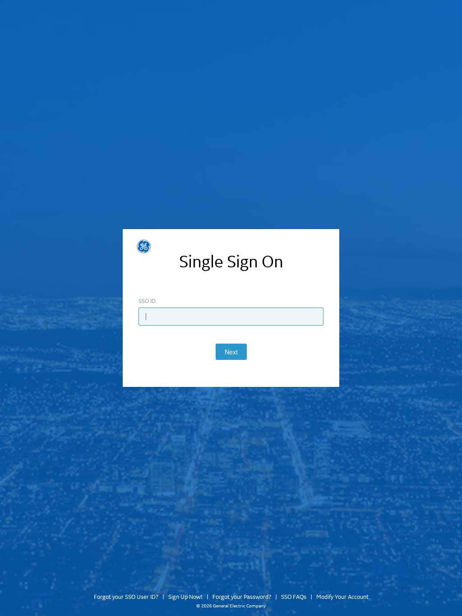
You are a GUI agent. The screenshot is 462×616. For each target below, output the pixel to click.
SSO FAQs (293, 597)
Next (231, 351)
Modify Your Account (342, 597)
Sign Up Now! (185, 597)
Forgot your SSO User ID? (126, 597)
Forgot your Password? (242, 597)
